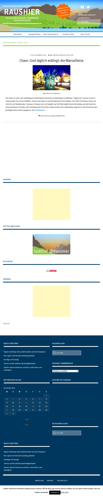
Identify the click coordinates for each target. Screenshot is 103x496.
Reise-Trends (85, 34)
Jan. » (27, 425)
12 (26, 403)
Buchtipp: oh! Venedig (11, 360)
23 (7, 410)
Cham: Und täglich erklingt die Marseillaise (51, 60)
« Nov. (27, 419)
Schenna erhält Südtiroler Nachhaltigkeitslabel (19, 363)
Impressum (82, 15)
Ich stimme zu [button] (55, 492)
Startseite (6, 323)
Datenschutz (84, 18)
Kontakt (92, 15)
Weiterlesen (40, 110)
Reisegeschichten (35, 34)
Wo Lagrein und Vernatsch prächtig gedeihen (19, 356)
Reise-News (18, 34)
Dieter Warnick (54, 93)
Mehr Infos (64, 492)
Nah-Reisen (54, 55)
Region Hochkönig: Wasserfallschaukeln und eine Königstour (24, 352)
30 (7, 414)
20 (33, 406)
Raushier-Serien (68, 34)
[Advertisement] (51, 204)
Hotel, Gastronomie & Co (51, 34)
